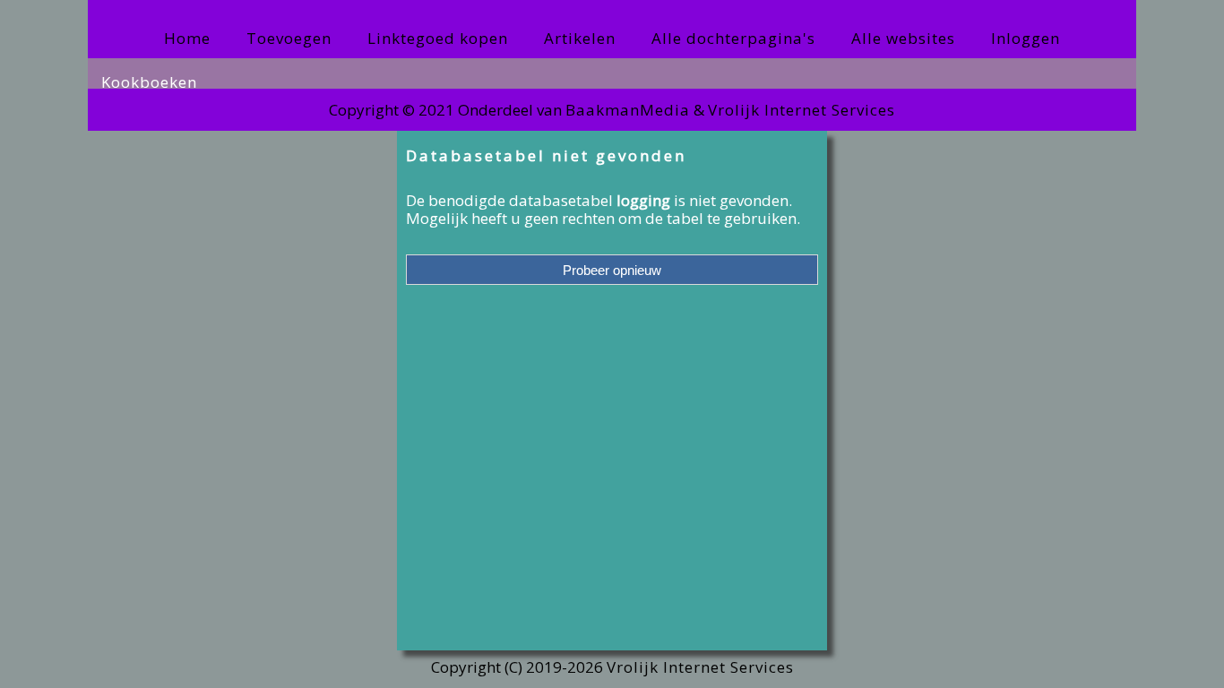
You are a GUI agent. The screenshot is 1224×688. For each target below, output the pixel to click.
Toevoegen (289, 38)
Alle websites (903, 38)
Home (187, 38)
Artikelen (580, 38)
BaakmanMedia (627, 109)
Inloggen (1025, 38)
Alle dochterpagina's (733, 38)
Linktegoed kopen (437, 38)
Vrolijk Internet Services (801, 109)
